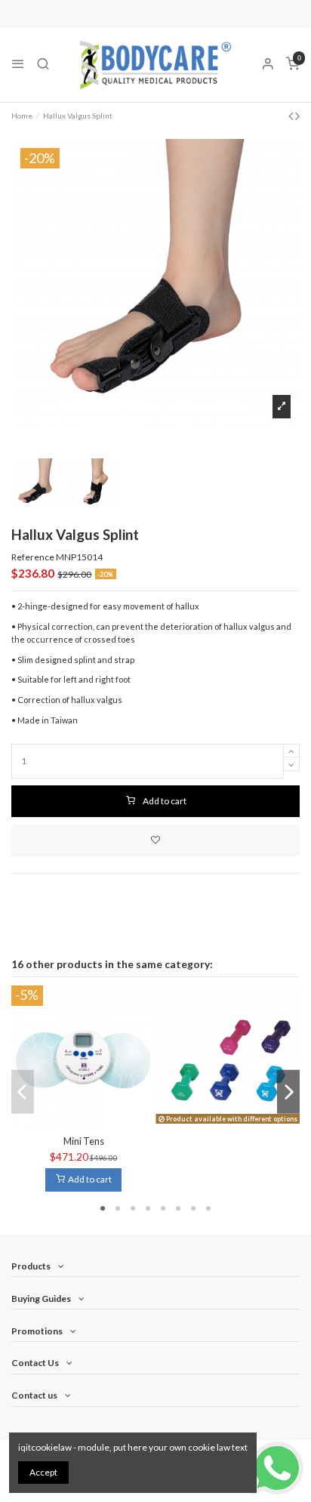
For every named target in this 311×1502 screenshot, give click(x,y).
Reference (32, 557)
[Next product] (297, 115)
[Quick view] (93, 1124)
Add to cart (164, 801)
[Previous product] (291, 115)
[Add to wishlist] (155, 840)
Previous (22, 1091)
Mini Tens (83, 1141)
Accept (43, 1472)
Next (288, 1091)
